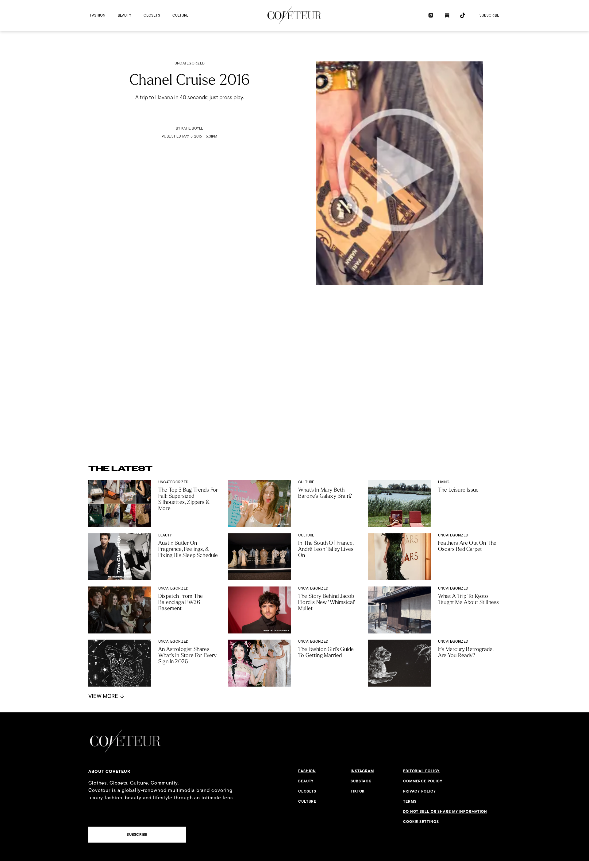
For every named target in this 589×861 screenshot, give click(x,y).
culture (180, 15)
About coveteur (109, 771)
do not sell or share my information (445, 811)
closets (152, 15)
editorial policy (421, 771)
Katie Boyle (192, 128)
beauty (124, 15)
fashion (98, 15)
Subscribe (489, 15)
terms (410, 801)
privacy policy (419, 791)
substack (361, 781)
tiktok (357, 791)
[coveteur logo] (294, 15)
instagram (362, 771)
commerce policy (422, 781)
